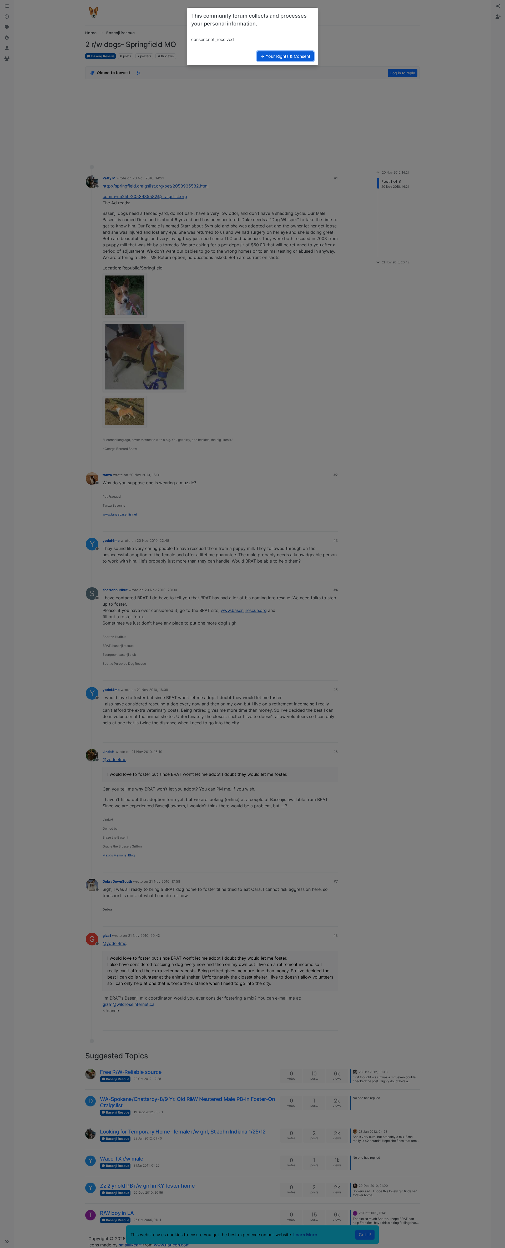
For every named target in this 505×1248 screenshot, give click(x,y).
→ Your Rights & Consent (285, 56)
